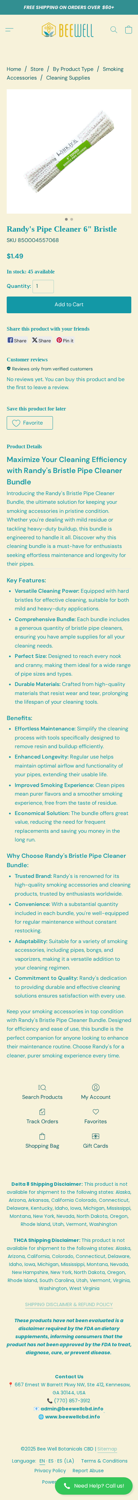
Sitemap (107, 1449)
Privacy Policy (50, 1470)
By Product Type (73, 69)
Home (14, 69)
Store (37, 69)
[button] (69, 1486)
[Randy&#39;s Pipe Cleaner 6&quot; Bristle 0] (69, 151)
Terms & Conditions (104, 1461)
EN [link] (42, 1461)
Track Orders (42, 1121)
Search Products (42, 1097)
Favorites (95, 1121)
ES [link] (51, 1461)
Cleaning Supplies (68, 77)
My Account (96, 1097)
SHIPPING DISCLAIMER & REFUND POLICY (69, 1304)
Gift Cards (95, 1145)
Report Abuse (88, 1470)
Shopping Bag (42, 1145)
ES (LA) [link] (66, 1461)
